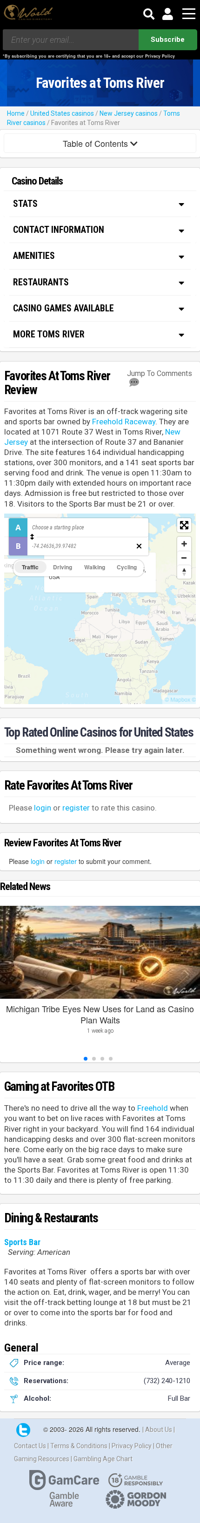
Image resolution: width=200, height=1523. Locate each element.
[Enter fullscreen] (184, 525)
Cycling (127, 567)
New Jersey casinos (129, 113)
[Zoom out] (184, 558)
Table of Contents (96, 143)
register (76, 807)
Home (16, 113)
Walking (94, 567)
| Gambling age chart (102, 1459)
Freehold (152, 1108)
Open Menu (189, 14)
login (42, 807)
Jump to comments (159, 373)
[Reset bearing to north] (184, 572)
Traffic (30, 567)
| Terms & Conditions (78, 1446)
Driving (62, 567)
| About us (157, 1429)
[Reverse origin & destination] (32, 536)
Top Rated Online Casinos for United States (98, 732)
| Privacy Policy (131, 1446)
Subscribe (168, 39)
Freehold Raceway (123, 421)
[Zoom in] (184, 544)
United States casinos (62, 113)
